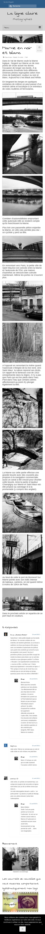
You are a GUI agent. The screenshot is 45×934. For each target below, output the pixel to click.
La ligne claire (22, 13)
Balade (15, 57)
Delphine (13, 746)
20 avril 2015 (35, 745)
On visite (20, 57)
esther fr (14, 778)
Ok (23, 929)
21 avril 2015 (33, 756)
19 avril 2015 (35, 634)
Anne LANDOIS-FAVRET (18, 634)
